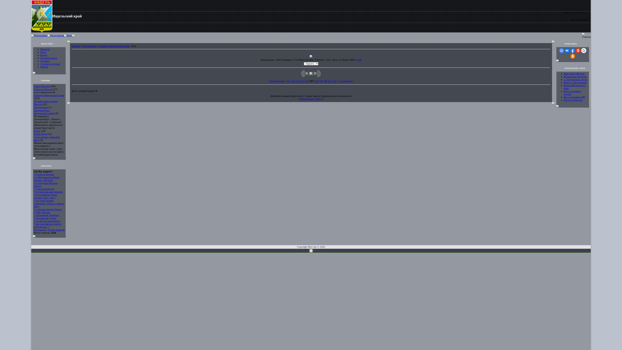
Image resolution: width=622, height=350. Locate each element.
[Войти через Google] (583, 50)
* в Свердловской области (48, 192)
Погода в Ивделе (573, 100)
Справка (45, 61)
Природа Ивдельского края (49, 95)
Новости (45, 49)
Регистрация (57, 35)
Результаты (40, 229)
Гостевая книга (48, 58)
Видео (43, 55)
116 (306, 81)
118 (316, 81)
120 (325, 81)
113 (293, 81)
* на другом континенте (47, 221)
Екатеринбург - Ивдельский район (44, 112)
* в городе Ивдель (44, 174)
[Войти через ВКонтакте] (567, 50)
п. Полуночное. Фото (575, 79)
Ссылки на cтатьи (50, 64)
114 (297, 81)
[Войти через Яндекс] (578, 50)
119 (321, 81)
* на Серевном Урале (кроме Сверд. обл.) (45, 196)
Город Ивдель (41, 86)
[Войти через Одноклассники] (572, 56)
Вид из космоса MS (574, 97)
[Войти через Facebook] (572, 50)
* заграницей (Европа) (46, 215)
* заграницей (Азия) (45, 218)
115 (302, 81)
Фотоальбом (40, 35)
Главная (76, 46)
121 (330, 81)
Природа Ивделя (43, 89)
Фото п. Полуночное (575, 82)
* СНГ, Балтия (42, 212)
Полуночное (41, 107)
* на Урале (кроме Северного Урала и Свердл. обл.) (49, 203)
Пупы (37, 131)
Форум (44, 66)
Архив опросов (56, 229)
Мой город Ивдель (574, 73)
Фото (43, 52)
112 (289, 81)
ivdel (358, 59)
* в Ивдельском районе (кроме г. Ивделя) (46, 179)
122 (334, 81)
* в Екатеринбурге (44, 189)
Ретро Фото (40, 134)
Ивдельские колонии (575, 76)
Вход (69, 35)
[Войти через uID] (561, 50)
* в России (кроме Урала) (48, 209)
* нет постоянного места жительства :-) (47, 225)
